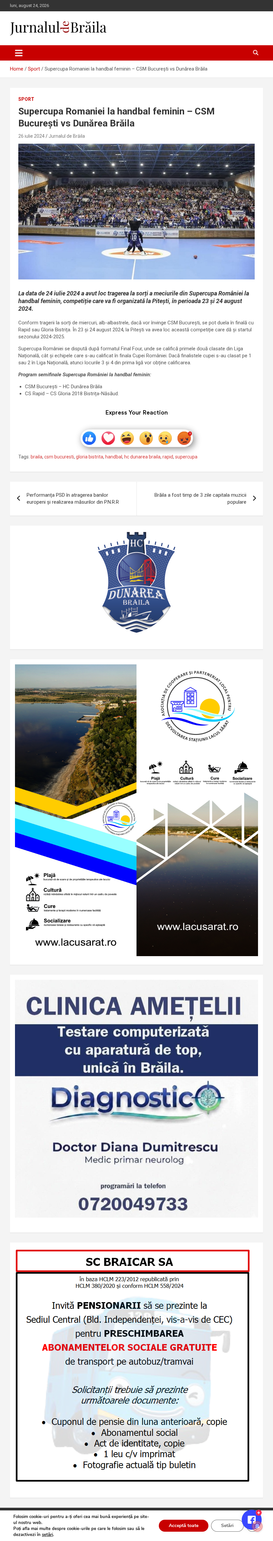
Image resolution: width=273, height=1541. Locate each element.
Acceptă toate (183, 1525)
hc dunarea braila (142, 456)
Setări (227, 1525)
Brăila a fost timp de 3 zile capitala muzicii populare (200, 498)
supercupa (186, 456)
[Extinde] (249, 988)
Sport (26, 99)
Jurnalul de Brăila (67, 136)
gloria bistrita (89, 456)
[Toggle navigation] (19, 53)
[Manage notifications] (257, 1526)
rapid (167, 456)
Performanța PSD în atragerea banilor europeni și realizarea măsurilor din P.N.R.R (73, 498)
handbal (113, 456)
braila (36, 456)
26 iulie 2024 (31, 136)
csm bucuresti (59, 456)
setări (47, 1535)
